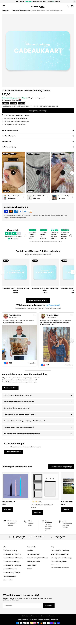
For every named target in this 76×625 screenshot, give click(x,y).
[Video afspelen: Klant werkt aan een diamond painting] (13, 172)
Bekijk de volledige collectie (38, 300)
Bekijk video (6, 191)
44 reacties (31, 363)
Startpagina (5, 10)
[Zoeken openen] (68, 6)
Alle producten (7, 580)
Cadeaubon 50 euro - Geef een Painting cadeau (45, 289)
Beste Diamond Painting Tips (59, 554)
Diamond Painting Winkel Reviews (37, 558)
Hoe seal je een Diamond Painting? (61, 558)
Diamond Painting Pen (10, 568)
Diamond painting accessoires (12, 565)
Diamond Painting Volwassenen (12, 558)
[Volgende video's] (72, 173)
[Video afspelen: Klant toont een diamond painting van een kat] (38, 172)
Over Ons (30, 550)
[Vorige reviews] (25, 235)
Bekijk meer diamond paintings (61, 467)
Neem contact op (10, 388)
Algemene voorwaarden (43, 619)
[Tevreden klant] (19, 342)
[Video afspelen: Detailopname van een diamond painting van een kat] (62, 172)
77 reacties (69, 365)
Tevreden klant (15, 315)
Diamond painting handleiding (60, 550)
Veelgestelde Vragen (33, 554)
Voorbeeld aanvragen (9, 576)
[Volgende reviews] (70, 235)
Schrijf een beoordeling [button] (13, 452)
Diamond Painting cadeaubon (20, 10)
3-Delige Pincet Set (8, 502)
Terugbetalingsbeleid (23, 619)
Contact (29, 568)
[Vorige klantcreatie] (4, 340)
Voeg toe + (7, 509)
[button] (4, 6)
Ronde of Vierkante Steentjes (60, 567)
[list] (38, 176)
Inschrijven (48, 605)
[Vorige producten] (3, 272)
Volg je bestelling (32, 565)
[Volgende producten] (73, 272)
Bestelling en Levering (33, 561)
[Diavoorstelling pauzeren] (74, 1)
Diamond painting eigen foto (12, 554)
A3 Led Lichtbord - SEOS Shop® (42, 505)
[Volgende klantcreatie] (71, 340)
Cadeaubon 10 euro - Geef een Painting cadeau (15, 289)
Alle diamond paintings (10, 550)
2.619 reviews (17, 236)
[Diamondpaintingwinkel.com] (38, 6)
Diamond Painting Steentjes (11, 572)
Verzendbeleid (54, 619)
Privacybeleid (33, 619)
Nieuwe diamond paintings (11, 561)
